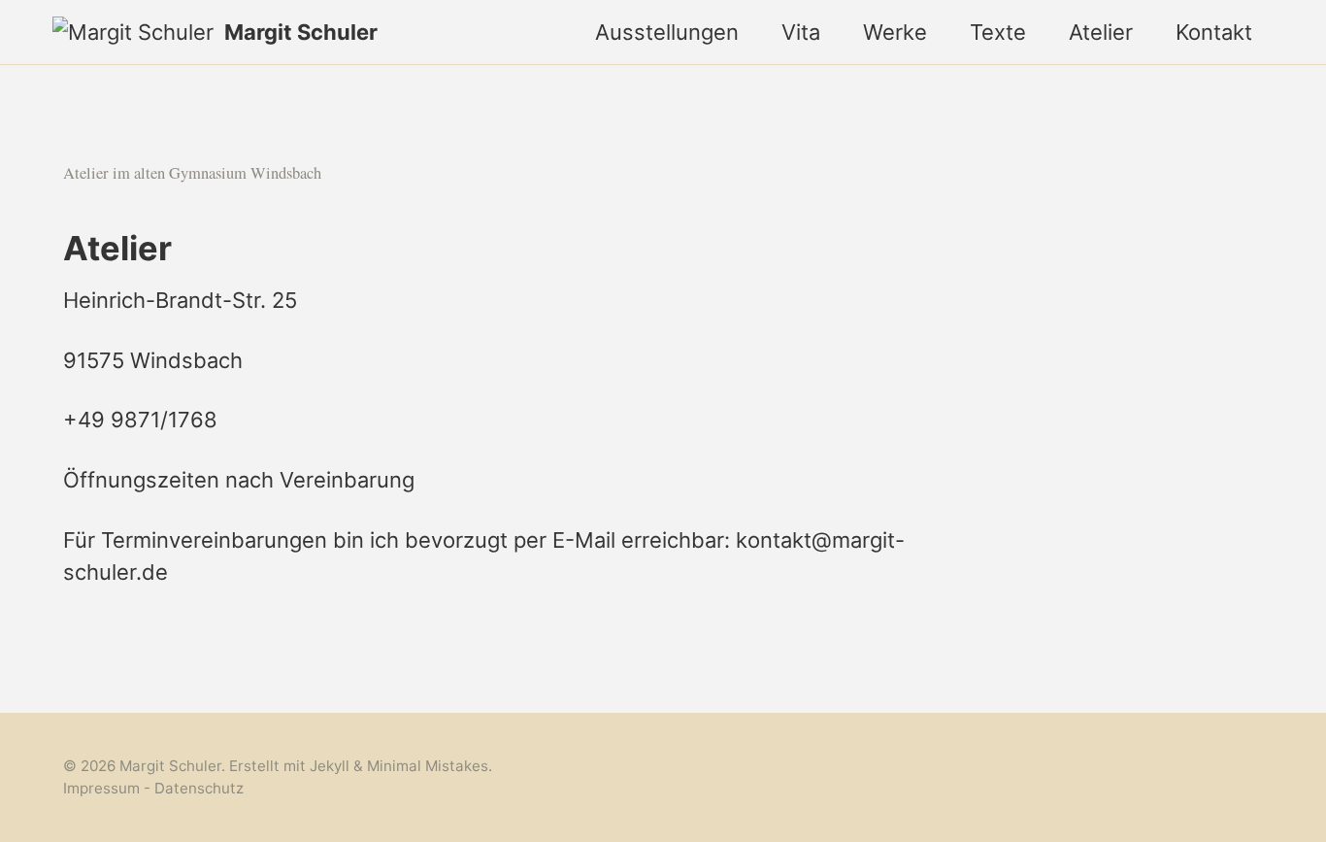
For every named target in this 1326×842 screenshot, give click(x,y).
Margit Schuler (301, 32)
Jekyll (329, 766)
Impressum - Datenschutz (153, 787)
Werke (895, 32)
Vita (800, 32)
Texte (998, 32)
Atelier (1101, 32)
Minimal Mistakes (427, 766)
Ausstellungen (667, 32)
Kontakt (1214, 32)
